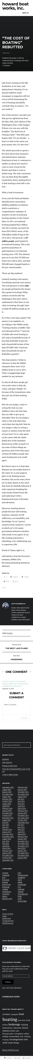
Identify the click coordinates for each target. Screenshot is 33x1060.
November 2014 (23, 794)
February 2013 (23, 837)
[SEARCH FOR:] (16, 745)
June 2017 (5, 825)
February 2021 (7, 799)
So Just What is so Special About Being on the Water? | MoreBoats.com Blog (15, 684)
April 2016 (5, 846)
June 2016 (5, 841)
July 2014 (21, 799)
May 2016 (5, 844)
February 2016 (7, 851)
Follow (8, 982)
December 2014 (23, 792)
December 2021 (7, 794)
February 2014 (23, 811)
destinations (6, 892)
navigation (21, 878)
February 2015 (23, 787)
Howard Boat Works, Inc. (15, 6)
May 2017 (5, 827)
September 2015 (8, 860)
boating (18, 60)
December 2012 (23, 841)
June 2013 (21, 827)
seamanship (22, 885)
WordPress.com (7, 923)
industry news (7, 899)
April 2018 (5, 806)
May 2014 (21, 804)
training (10, 63)
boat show (5, 880)
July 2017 (5, 823)
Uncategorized (23, 894)
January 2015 (22, 790)
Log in (4, 916)
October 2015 (7, 858)
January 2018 (6, 811)
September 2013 (23, 823)
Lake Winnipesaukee (23, 874)
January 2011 (22, 851)
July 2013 (21, 825)
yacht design (22, 901)
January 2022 (6, 792)
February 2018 (7, 808)
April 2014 (21, 806)
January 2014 (22, 813)
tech (19, 887)
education (24, 60)
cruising (5, 889)
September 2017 (8, 818)
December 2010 (23, 853)
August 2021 (6, 797)
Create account (7, 914)
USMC (20, 896)
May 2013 (21, 830)
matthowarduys (7, 60)
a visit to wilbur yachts (10, 775)
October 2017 (7, 815)
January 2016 (6, 853)
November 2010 (23, 855)
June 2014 (21, 801)
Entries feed (6, 918)
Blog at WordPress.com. (10, 1050)
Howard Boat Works (11, 996)
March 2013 (22, 834)
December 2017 (7, 813)
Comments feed (7, 921)
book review (6, 885)
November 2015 (7, 855)
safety (4, 63)
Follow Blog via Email (11, 962)
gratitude (5, 759)
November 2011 (23, 846)
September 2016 (8, 837)
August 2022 (6, 790)
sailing (20, 882)
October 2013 (22, 820)
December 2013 (23, 815)
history (4, 896)
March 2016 (6, 848)
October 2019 (7, 801)
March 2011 (22, 848)
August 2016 (6, 839)
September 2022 (8, 787)
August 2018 (6, 804)
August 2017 (6, 820)
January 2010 (22, 858)
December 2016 (7, 834)
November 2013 (23, 818)
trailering (21, 889)
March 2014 (22, 808)
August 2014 (22, 797)
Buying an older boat (9, 766)
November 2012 (23, 844)
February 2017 (7, 830)
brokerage (5, 887)
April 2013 (21, 832)
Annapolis (5, 875)
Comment (24, 718)
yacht (20, 899)
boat (4, 878)
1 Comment (6, 65)
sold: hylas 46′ (7, 762)
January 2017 (6, 832)
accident (5, 873)
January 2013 (22, 839)
